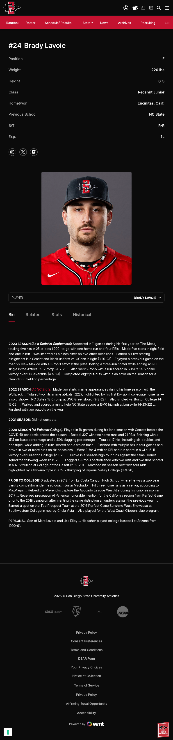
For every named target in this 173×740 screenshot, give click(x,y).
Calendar (151, 8)
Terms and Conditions (86, 650)
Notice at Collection (86, 676)
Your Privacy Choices (86, 667)
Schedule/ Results (58, 23)
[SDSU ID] (126, 7)
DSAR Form (86, 658)
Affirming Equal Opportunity (86, 703)
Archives (124, 23)
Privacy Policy (86, 632)
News (104, 23)
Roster (30, 23)
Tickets (135, 8)
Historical (82, 314)
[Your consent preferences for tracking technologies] (8, 732)
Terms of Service (86, 685)
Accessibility (86, 713)
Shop (143, 8)
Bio (12, 314)
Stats (87, 23)
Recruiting (149, 23)
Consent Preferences (86, 641)
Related (33, 314)
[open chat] (164, 730)
